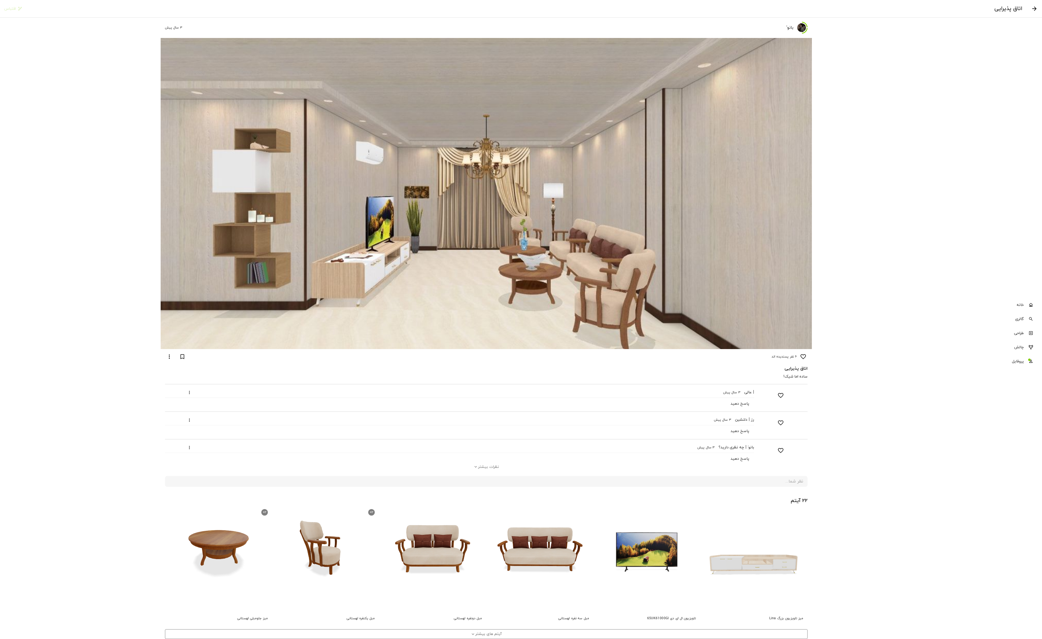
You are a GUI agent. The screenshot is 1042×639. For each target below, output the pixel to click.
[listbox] (1007, 333)
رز (752, 419)
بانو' (751, 447)
